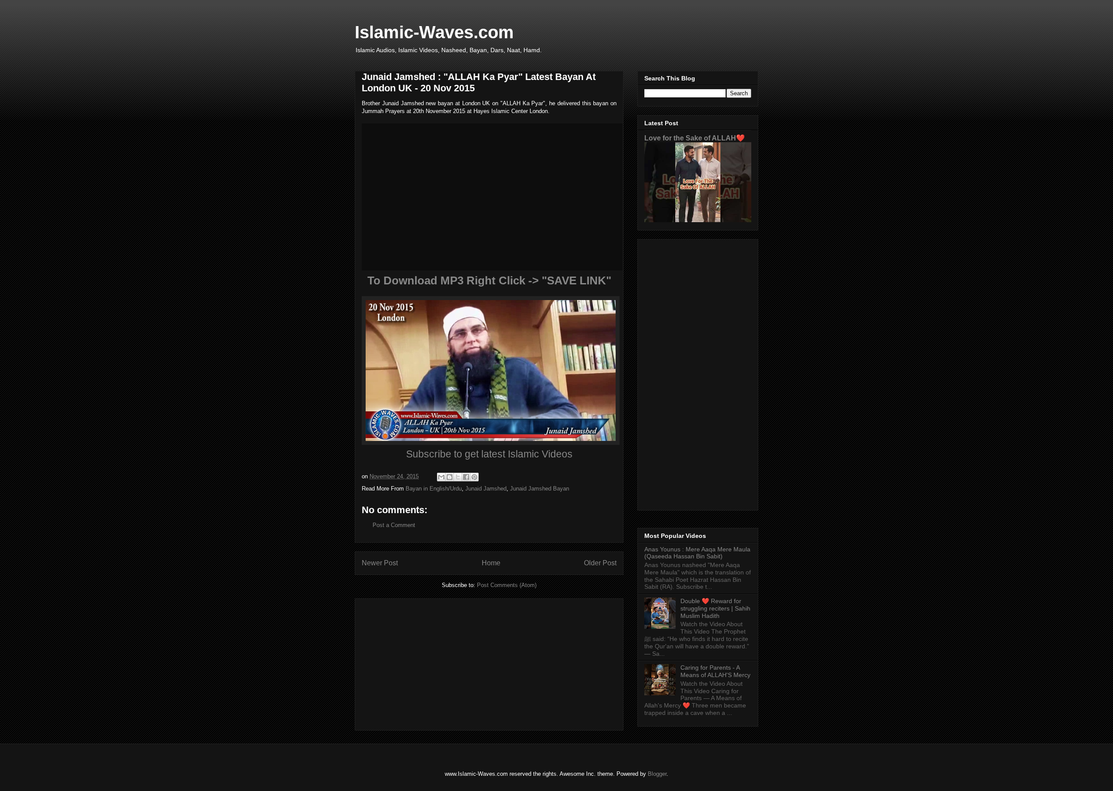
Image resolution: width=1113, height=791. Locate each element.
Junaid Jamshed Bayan (539, 488)
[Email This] (441, 477)
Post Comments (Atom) (507, 585)
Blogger (657, 774)
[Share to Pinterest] (474, 477)
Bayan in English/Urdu (434, 488)
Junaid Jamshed (486, 488)
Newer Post (380, 563)
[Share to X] (457, 477)
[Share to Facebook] (466, 477)
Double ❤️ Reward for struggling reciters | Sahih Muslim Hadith (715, 608)
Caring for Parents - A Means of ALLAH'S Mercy (715, 671)
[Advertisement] (489, 663)
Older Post (600, 563)
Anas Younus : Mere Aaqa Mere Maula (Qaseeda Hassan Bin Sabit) (697, 553)
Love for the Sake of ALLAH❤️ (694, 138)
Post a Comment (394, 525)
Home (491, 563)
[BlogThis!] (449, 477)
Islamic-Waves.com (434, 32)
